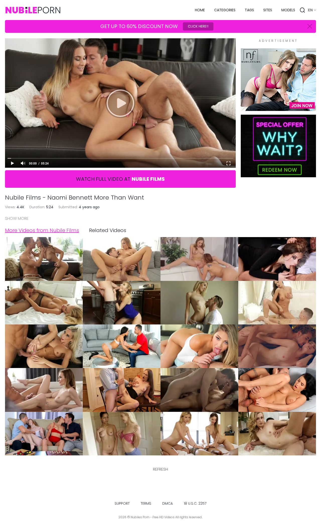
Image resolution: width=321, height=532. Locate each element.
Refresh (160, 469)
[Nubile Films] (278, 108)
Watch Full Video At (120, 179)
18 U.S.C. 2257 (195, 503)
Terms (146, 503)
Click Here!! (198, 26)
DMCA (167, 503)
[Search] (302, 10)
